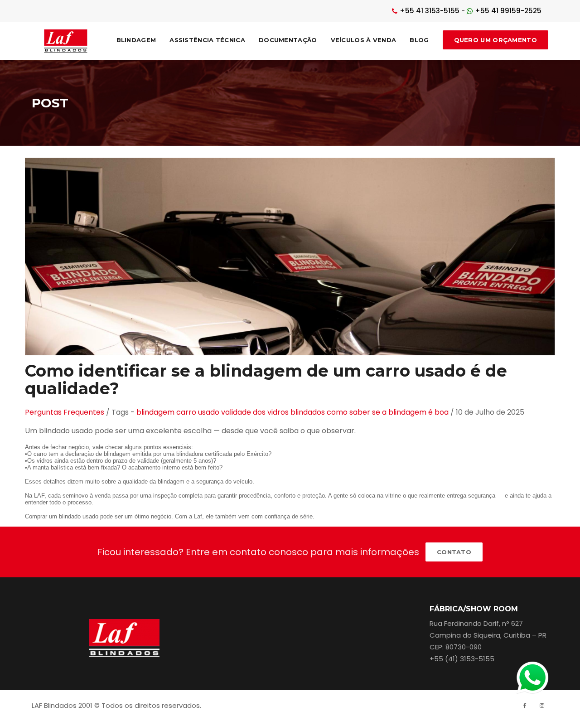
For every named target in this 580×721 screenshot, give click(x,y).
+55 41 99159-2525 (508, 10)
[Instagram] (542, 705)
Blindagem (136, 40)
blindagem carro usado (177, 412)
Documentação (288, 40)
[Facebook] (524, 705)
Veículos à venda (363, 40)
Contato (454, 552)
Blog (419, 40)
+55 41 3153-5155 (429, 10)
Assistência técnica (207, 40)
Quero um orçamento (495, 40)
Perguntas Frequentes (64, 412)
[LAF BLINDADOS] (66, 41)
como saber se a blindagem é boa (388, 412)
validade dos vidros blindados (273, 412)
